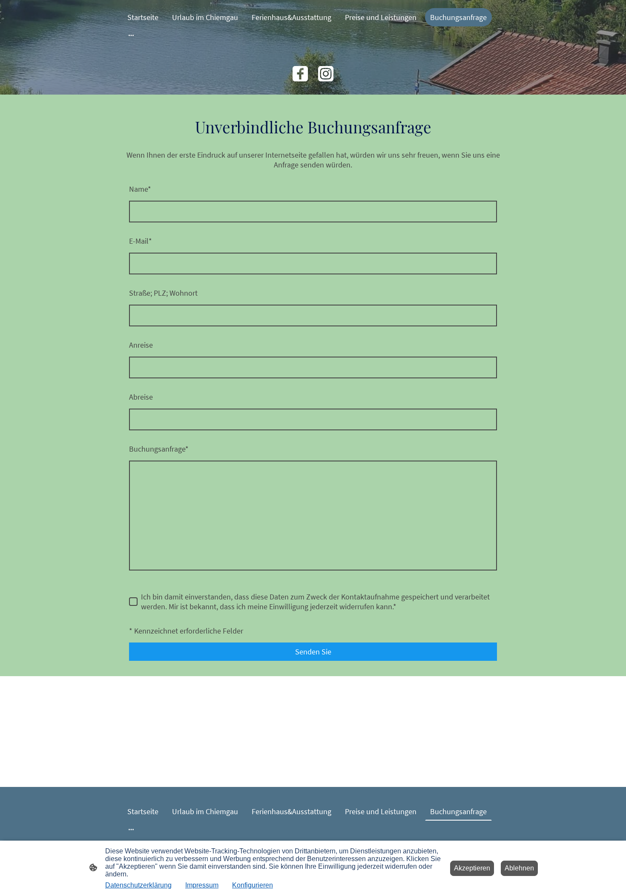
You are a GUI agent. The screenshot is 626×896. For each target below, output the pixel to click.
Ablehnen (519, 868)
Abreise (141, 397)
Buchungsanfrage (159, 449)
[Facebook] (300, 73)
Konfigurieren (252, 885)
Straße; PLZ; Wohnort (163, 293)
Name (140, 189)
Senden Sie (313, 652)
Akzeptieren (472, 868)
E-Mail (140, 241)
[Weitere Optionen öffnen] (131, 35)
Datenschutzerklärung (138, 885)
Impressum (201, 885)
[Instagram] (325, 73)
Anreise (141, 345)
